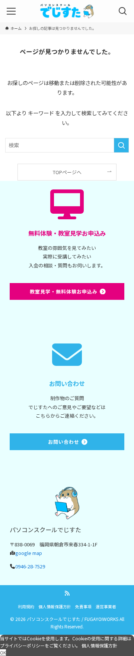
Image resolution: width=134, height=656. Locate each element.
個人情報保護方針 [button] (99, 645)
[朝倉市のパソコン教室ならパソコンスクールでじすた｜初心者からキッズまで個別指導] (67, 11)
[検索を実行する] (121, 145)
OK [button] (3, 652)
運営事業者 (106, 606)
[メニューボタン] (11, 11)
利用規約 (26, 606)
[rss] (67, 593)
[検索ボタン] (123, 11)
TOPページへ (67, 172)
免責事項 (83, 606)
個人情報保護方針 (54, 606)
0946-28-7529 (30, 566)
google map (28, 552)
